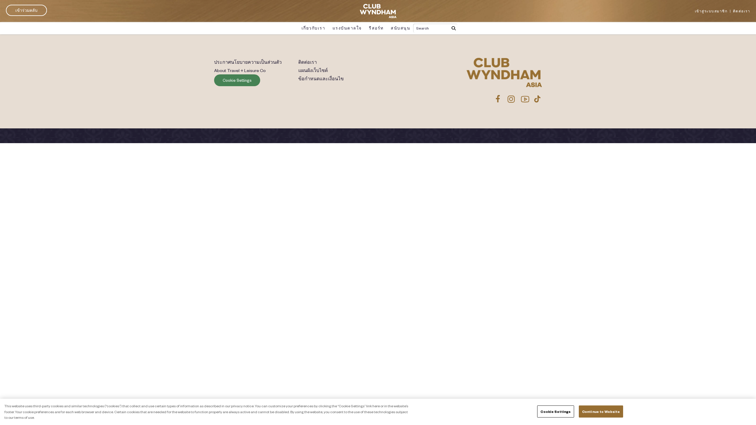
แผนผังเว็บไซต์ (313, 70)
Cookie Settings (237, 80)
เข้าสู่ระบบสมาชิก (711, 11)
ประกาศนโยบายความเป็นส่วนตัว (248, 62)
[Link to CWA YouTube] (525, 99)
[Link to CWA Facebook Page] (498, 99)
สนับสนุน (400, 28)
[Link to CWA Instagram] (511, 99)
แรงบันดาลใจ (347, 28)
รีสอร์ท (376, 28)
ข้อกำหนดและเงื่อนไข (321, 78)
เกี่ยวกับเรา (313, 28)
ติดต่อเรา (741, 11)
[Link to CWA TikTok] (537, 99)
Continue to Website (601, 411)
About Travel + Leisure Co (240, 70)
